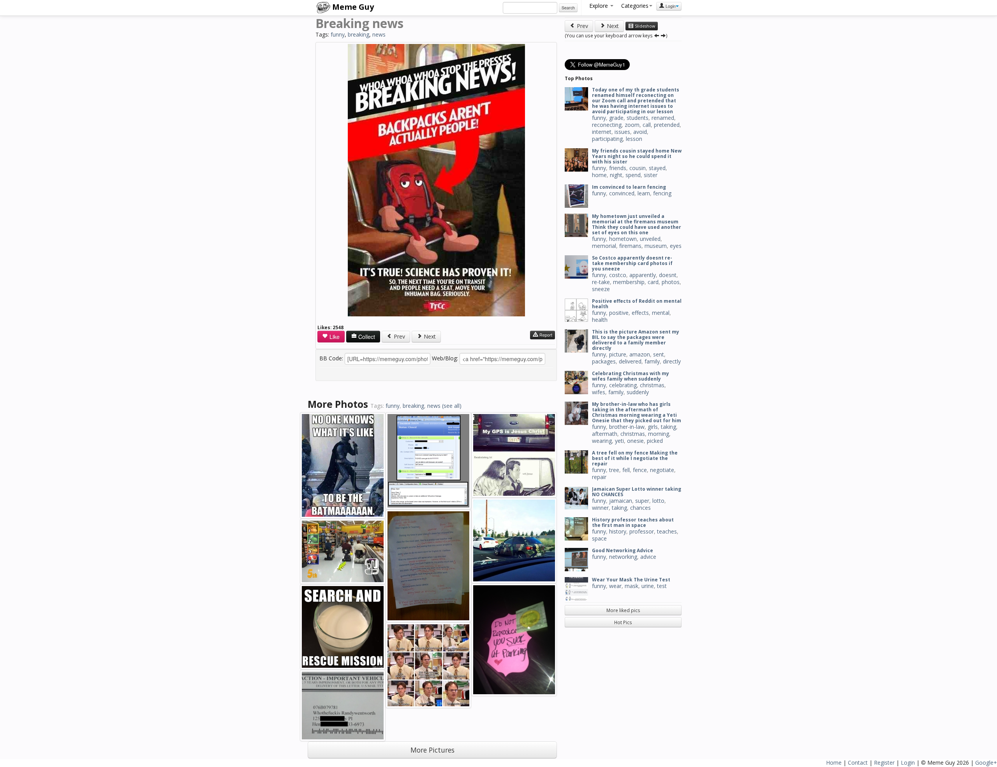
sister (650, 175)
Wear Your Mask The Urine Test (631, 579)
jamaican (620, 500)
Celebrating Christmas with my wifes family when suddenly (630, 376)
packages (604, 361)
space (599, 538)
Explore (599, 5)
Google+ (986, 762)
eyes (676, 245)
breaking (358, 34)
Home (834, 762)
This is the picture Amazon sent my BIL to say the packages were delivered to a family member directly (635, 339)
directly (672, 361)
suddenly (638, 392)
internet (601, 131)
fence (640, 470)
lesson (634, 138)
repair (599, 477)
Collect (366, 336)
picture (617, 354)
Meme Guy (352, 7)
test (662, 586)
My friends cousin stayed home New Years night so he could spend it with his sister (637, 156)
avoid (640, 131)
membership (629, 282)
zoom (632, 124)
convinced (621, 193)
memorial (604, 245)
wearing (602, 440)
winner (600, 507)
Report (545, 335)
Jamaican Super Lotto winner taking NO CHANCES (636, 492)
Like (334, 336)
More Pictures (432, 750)
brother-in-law (627, 426)
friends (617, 168)
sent (658, 354)
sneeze (601, 289)
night (616, 175)
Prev (398, 336)
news (379, 34)
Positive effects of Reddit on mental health (637, 304)
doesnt (667, 275)
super (642, 500)
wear (615, 586)
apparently (642, 275)
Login (670, 6)
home (599, 175)
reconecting (607, 124)
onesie (635, 440)
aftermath (604, 433)
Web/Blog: (445, 358)
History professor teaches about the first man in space (633, 522)
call (647, 124)
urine (647, 586)
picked (655, 440)
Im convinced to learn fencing (629, 187)
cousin (637, 168)
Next (429, 336)
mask (631, 586)
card (653, 282)
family (652, 361)
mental (660, 312)
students (637, 117)
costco (617, 275)
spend (633, 175)
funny (338, 34)
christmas (652, 385)
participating (607, 138)
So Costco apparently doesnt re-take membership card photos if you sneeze (632, 263)
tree (614, 470)
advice (648, 556)
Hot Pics (623, 622)
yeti (619, 440)
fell (626, 470)
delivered (630, 361)
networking (623, 556)
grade (616, 117)
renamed (663, 117)
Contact (858, 762)
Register (884, 762)
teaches (667, 531)
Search (568, 8)
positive (619, 312)
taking (668, 426)
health (600, 319)
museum (656, 245)
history (617, 531)
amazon (639, 354)
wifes (598, 392)
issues (622, 131)
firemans (630, 245)
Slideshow (644, 26)
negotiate (662, 470)
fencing (662, 193)
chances (640, 507)
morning (658, 433)
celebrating (623, 385)
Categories (634, 5)
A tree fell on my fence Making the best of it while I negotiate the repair (635, 458)
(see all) (452, 405)
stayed (657, 168)
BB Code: (331, 358)
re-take (601, 282)
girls (653, 426)
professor (641, 531)
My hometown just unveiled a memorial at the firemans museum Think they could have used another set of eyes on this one (636, 224)
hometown (623, 238)
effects (640, 312)
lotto (658, 500)
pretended (667, 124)
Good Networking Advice (622, 550)
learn (644, 193)
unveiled (650, 238)
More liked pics (623, 610)
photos (671, 282)
